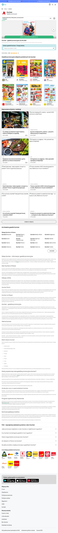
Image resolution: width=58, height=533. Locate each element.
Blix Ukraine (5, 522)
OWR (3, 504)
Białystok (6, 234)
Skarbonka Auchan (5, 402)
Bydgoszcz (50, 234)
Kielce (20, 247)
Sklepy (5, 9)
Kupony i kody (5, 513)
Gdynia (6, 243)
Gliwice (20, 243)
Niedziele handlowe (7, 525)
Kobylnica (35, 247)
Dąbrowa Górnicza (35, 239)
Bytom (6, 238)
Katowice (6, 247)
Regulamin (4, 501)
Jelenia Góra (50, 243)
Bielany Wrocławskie (20, 235)
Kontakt (4, 507)
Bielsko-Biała (36, 234)
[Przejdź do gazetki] (54, 18)
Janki (34, 243)
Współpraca (5, 492)
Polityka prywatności (7, 495)
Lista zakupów (5, 516)
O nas (3, 489)
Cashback (4, 519)
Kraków (49, 247)
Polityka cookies (6, 498)
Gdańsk (49, 238)
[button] (29, 429)
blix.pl (17, 261)
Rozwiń (52, 251)
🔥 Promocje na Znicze (43, 1)
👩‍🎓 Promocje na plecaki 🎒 (14, 1)
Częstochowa (19, 239)
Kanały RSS (39, 530)
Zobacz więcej (29, 221)
